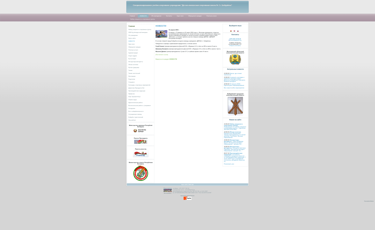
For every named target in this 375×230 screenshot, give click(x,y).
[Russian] (239, 31)
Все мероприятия (238, 88)
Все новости (228, 88)
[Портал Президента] (140, 144)
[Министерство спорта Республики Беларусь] (141, 181)
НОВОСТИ (161, 26)
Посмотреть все (229, 164)
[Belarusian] (232, 31)
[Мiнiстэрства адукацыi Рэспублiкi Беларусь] (141, 133)
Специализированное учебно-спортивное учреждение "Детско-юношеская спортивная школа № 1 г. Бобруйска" (182, 5)
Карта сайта (184, 184)
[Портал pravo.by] (141, 157)
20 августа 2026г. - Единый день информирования (234, 84)
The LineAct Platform (369, 201)
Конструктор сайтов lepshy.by (187, 195)
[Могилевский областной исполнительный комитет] (235, 65)
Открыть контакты (235, 45)
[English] (235, 31)
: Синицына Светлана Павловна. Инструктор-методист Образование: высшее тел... (235, 148)
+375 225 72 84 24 (235, 39)
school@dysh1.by (236, 40)
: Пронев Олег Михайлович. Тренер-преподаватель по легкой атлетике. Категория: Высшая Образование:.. (234, 134)
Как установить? (168, 193)
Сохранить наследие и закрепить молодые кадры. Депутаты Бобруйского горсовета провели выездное (234, 79)
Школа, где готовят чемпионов (233, 74)
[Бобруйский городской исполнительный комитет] (235, 116)
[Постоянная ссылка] (162, 54)
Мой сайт (191, 184)
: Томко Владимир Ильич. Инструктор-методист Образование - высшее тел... (233, 142)
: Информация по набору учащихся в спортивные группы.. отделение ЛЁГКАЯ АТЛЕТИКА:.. (235, 126)
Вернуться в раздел (166, 59)
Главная (131, 26)
